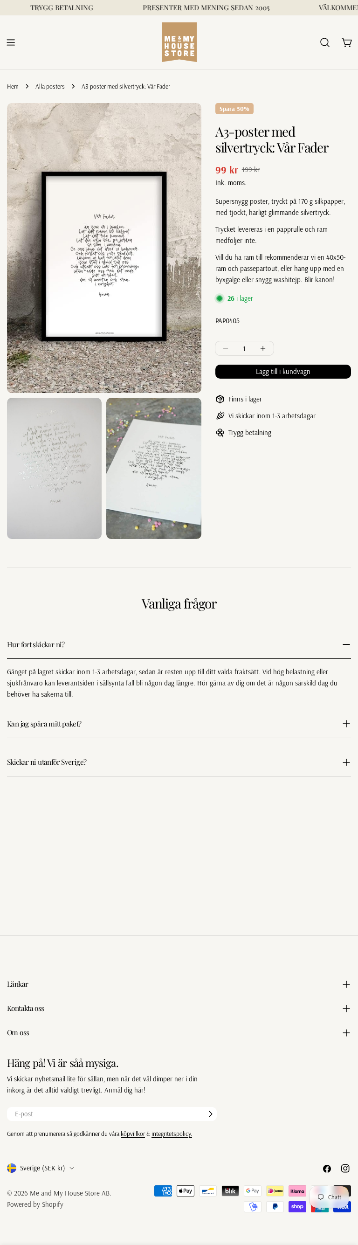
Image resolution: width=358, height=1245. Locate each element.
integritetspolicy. (171, 1133)
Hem (13, 86)
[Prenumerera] (210, 1114)
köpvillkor (133, 1133)
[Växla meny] (10, 42)
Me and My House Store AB (70, 1193)
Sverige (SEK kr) (42, 1167)
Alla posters (50, 86)
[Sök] (325, 42)
